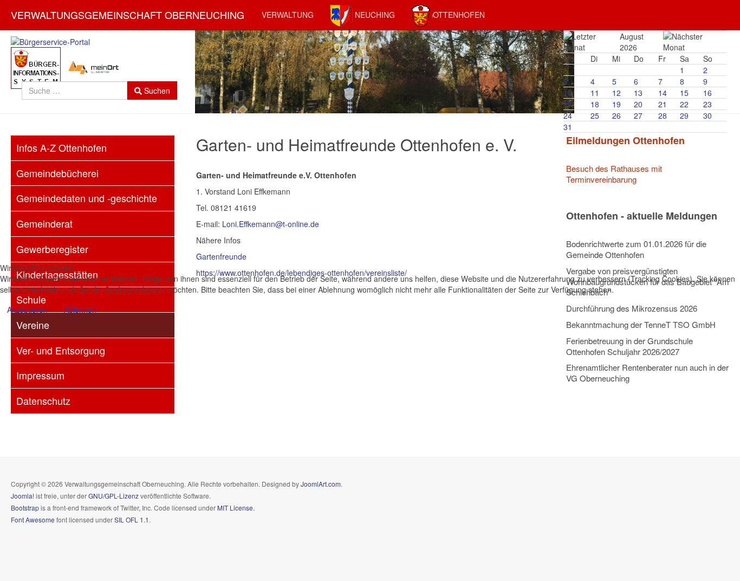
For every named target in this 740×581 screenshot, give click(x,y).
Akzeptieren (27, 309)
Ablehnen (80, 309)
